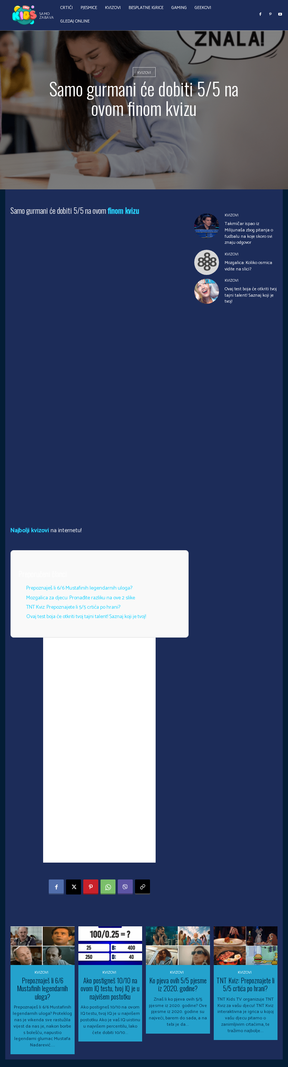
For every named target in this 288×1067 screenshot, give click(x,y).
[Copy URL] (142, 886)
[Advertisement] (99, 750)
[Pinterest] (270, 14)
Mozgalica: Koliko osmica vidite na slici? (248, 266)
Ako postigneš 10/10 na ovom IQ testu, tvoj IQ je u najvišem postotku (110, 988)
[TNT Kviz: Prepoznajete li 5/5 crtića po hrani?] (246, 945)
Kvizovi (144, 73)
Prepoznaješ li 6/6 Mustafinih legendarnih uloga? (79, 588)
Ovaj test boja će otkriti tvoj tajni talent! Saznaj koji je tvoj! (86, 616)
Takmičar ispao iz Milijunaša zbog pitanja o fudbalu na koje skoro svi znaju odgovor (249, 233)
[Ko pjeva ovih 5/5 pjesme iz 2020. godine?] (178, 945)
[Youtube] (280, 14)
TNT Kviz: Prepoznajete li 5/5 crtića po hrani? (73, 607)
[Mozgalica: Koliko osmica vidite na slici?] (206, 262)
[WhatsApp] (108, 886)
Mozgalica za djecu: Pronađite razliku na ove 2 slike (80, 598)
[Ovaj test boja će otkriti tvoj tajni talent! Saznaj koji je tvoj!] (206, 291)
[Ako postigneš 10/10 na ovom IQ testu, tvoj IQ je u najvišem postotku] (110, 945)
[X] (73, 886)
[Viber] (125, 886)
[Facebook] (260, 14)
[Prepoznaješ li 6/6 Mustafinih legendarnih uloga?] (42, 945)
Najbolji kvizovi (29, 530)
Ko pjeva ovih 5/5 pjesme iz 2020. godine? (178, 984)
